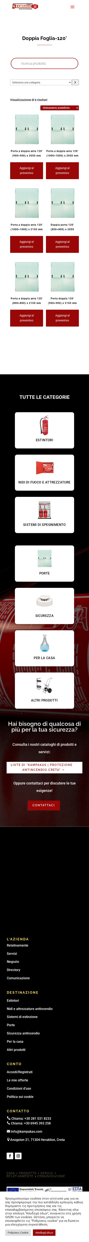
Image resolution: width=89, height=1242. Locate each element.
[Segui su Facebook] (10, 1156)
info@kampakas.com (26, 1131)
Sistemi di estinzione (22, 1017)
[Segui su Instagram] (18, 1156)
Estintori (13, 1001)
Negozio (13, 962)
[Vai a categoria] (75, 82)
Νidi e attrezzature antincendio (30, 1009)
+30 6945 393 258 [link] (37, 1123)
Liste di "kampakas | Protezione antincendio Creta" (41, 767)
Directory (13, 970)
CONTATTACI (43, 805)
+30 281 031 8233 (37, 1119)
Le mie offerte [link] (17, 1080)
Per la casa (15, 1042)
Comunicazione (18, 978)
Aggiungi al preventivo (26, 170)
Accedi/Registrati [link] (19, 1072)
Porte (11, 1025)
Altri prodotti (16, 1050)
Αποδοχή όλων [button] (44, 1232)
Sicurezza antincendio (23, 1033)
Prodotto (28, 1173)
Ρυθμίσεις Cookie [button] (18, 1232)
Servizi (12, 954)
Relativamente (17, 945)
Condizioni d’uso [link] (19, 1088)
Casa (11, 1173)
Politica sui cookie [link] (20, 1097)
